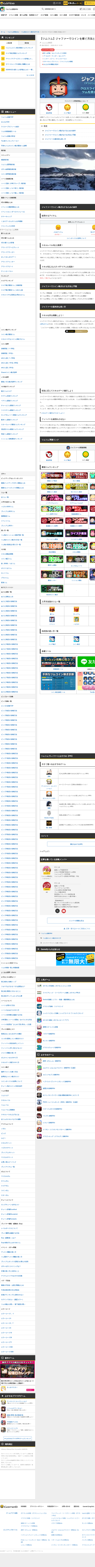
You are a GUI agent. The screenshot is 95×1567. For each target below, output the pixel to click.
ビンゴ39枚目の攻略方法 (9, 891)
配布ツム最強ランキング (9, 420)
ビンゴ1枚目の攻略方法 (9, 710)
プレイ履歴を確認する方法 (10, 1233)
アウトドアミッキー (8, 261)
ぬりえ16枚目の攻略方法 (9, 673)
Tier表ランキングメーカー (10, 141)
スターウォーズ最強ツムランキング (13, 424)
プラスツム (5, 578)
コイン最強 (54, 15)
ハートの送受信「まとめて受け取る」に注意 (16, 1024)
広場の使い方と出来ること (10, 1271)
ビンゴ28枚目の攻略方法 (9, 839)
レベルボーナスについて (9, 1228)
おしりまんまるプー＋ (8, 257)
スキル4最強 (76, 552)
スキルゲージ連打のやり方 (10, 1062)
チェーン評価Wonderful (9, 1214)
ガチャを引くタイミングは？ (11, 1266)
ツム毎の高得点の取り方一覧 (11, 544)
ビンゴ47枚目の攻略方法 (9, 929)
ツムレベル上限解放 (8, 1110)
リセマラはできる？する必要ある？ (13, 986)
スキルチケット (6, 1143)
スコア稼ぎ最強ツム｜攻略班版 (11, 285)
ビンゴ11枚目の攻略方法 (9, 758)
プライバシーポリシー (37, 1506)
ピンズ (3, 1133)
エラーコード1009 (7, 1352)
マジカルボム (5, 1176)
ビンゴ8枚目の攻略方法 (9, 744)
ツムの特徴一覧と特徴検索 (10, 967)
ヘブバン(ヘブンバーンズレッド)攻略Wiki (34, 1535)
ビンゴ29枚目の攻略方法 (9, 844)
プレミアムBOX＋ (7, 525)
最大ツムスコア (6, 391)
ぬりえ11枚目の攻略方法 (9, 649)
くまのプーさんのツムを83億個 (11, 221)
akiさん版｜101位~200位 (9, 363)
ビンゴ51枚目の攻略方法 (9, 948)
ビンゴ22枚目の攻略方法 (9, 810)
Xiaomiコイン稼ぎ (52, 594)
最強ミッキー (52, 580)
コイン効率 (63, 15)
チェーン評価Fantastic (9, 1219)
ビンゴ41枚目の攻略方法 (9, 901)
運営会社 (76, 1506)
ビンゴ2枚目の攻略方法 (9, 715)
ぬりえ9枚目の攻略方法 (9, 639)
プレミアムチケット (8, 1152)
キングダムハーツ (76, 566)
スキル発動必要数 (7, 554)
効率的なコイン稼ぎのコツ (10, 1076)
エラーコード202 (7, 1347)
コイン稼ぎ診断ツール (58, 692)
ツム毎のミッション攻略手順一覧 (12, 535)
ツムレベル (5, 1105)
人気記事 (9, 43)
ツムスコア (5, 1095)
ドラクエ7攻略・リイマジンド (30, 1518)
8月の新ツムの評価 (7, 242)
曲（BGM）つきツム (8, 563)
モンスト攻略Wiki (87, 1523)
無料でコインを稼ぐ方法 (9, 1072)
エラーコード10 (6, 1332)
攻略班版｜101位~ (7, 353)
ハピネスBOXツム (7, 506)
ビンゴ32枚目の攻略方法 (9, 858)
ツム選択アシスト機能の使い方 (11, 1257)
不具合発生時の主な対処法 (10, 1290)
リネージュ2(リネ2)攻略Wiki (60, 1540)
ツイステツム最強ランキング (11, 410)
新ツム (52, 614)
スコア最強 (44, 15)
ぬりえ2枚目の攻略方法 (9, 606)
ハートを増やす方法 (8, 1005)
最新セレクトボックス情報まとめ (12, 488)
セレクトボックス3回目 (59, 53)
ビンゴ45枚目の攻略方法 (9, 920)
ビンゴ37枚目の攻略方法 (9, 882)
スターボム (5, 1195)
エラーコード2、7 (7, 1323)
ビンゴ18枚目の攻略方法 (9, 791)
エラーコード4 (6, 1318)
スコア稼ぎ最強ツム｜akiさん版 (12, 290)
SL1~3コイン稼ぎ (76, 492)
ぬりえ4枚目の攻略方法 (9, 615)
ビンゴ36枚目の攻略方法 (9, 877)
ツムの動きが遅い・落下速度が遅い (13, 1304)
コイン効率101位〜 (52, 514)
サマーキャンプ (6, 216)
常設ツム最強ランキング (9, 434)
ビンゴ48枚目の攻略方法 (9, 934)
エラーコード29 (6, 1337)
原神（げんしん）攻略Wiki (29, 1530)
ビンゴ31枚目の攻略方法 (9, 853)
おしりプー (62, 56)
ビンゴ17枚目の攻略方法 (9, 787)
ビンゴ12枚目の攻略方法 (9, 763)
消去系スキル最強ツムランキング (12, 429)
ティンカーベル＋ (61, 59)
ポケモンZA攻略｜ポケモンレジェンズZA (34, 1513)
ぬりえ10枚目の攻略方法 (9, 644)
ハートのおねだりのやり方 (10, 1010)
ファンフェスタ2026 (8, 226)
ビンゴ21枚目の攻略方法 (9, 806)
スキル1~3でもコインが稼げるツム (13, 339)
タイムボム (5, 1181)
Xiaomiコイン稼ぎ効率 (9, 372)
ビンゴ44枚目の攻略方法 (9, 915)
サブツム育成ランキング (9, 396)
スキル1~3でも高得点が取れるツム (13, 295)
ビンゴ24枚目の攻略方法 (9, 820)
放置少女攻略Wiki (56, 1535)
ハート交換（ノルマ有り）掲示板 (12, 188)
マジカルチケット (7, 1157)
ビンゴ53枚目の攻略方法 (9, 958)
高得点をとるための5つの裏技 (11, 1034)
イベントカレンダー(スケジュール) (13, 212)
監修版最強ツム (76, 514)
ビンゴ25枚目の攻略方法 (9, 825)
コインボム (5, 1190)
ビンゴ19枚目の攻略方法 (9, 796)
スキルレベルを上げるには (10, 1114)
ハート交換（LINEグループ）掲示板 (13, 183)
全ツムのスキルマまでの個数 (11, 1119)
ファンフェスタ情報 (66, 61)
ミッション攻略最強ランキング (11, 439)
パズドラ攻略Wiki (56, 1523)
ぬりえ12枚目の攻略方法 (9, 654)
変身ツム (4, 582)
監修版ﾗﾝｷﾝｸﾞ (34, 15)
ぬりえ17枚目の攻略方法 (9, 677)
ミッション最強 (76, 580)
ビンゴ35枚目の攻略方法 (9, 872)
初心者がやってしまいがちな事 (11, 996)
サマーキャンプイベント (51, 61)
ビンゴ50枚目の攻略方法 (9, 944)
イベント (52, 624)
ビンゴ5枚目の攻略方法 (9, 729)
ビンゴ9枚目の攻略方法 (9, 749)
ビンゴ (83, 15)
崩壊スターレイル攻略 (28, 1523)
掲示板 (27, 43)
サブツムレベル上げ (76, 503)
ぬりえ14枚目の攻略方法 (9, 663)
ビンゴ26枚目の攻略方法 (9, 829)
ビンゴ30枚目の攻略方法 (9, 848)
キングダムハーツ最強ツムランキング (14, 415)
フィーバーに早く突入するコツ (11, 1048)
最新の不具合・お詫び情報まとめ (12, 1285)
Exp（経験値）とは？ (8, 1238)
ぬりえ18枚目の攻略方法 (9, 682)
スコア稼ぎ (67, 113)
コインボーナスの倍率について (76, 238)
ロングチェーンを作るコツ (10, 1204)
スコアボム (5, 1185)
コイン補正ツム (6, 559)
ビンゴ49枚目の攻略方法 (9, 939)
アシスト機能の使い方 (8, 1252)
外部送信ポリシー (52, 1506)
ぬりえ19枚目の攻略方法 (9, 687)
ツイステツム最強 (76, 539)
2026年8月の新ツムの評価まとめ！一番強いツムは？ (20, 69)
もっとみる (30, 75)
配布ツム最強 (52, 565)
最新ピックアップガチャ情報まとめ (13, 483)
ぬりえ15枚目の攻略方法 (9, 668)
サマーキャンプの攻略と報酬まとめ (18, 64)
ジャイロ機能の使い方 (8, 1053)
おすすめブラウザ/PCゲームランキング (18, 1438)
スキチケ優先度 (74, 15)
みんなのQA (5, 122)
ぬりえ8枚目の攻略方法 (9, 634)
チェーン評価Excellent (9, 1209)
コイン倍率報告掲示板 (8, 174)
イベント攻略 (13, 15)
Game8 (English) (88, 1506)
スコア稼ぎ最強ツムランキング (16, 53)
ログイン (91, 3)
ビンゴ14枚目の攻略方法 (9, 772)
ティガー (54, 56)
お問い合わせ (66, 1506)
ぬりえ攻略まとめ (7, 596)
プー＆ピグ (46, 56)
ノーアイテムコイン (52, 503)
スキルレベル (5, 1100)
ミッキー (46, 59)
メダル (3, 1128)
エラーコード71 (6, 1342)
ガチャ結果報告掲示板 (8, 169)
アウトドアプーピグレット (10, 247)
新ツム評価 (23, 15)
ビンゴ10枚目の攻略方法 (9, 753)
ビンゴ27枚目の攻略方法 (9, 834)
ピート (52, 59)
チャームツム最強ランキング (11, 405)
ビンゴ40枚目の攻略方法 (9, 896)
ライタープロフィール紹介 (10, 126)
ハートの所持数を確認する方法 (11, 1015)
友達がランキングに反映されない (12, 1295)
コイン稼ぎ (76, 644)
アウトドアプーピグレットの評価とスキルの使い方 (20, 58)
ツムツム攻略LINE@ (8, 136)
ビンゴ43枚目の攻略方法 (9, 910)
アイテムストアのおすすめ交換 (11, 1276)
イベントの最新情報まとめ (10, 207)
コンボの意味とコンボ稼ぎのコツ (12, 1038)
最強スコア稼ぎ (52, 481)
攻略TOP (4, 15)
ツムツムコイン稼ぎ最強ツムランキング (19, 48)
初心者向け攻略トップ (8, 981)
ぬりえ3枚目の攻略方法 (9, 611)
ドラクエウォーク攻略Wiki (29, 1526)
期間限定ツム (5, 516)
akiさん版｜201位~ (7, 367)
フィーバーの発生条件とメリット (12, 1043)
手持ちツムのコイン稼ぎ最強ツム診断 (14, 145)
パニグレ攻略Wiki (87, 1540)
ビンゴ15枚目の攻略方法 (9, 777)
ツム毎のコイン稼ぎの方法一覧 (11, 540)
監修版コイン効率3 (76, 526)
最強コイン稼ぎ (52, 492)
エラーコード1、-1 (7, 1313)
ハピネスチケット (7, 1148)
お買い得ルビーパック (8, 1162)
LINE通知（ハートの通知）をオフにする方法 (16, 1019)
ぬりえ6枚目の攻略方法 (9, 625)
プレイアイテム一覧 (8, 1167)
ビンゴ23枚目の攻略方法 (9, 815)
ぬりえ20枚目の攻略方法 (9, 692)
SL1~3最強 (76, 481)
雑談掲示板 (5, 160)
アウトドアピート (7, 266)
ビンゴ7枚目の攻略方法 (9, 739)
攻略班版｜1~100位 (7, 348)
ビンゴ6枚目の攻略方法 (9, 734)
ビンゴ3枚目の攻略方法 (9, 720)
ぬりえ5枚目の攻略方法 (9, 620)
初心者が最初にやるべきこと (11, 991)
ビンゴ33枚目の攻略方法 (9, 863)
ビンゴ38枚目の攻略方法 (9, 887)
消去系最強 (52, 552)
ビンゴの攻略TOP (7, 706)
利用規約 (23, 1506)
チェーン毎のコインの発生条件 (11, 1086)
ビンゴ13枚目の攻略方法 (9, 768)
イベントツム (5, 521)
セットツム (5, 573)
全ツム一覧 (5, 497)
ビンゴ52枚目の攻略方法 (9, 953)
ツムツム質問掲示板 (8, 164)
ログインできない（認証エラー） (12, 1299)
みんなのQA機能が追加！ (51, 64)
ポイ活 (58, 3)
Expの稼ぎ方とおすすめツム (11, 1242)
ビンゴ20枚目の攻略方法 (9, 801)
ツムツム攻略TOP (7, 117)
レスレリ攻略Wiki (26, 1545)
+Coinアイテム (58, 232)
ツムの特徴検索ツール (8, 131)
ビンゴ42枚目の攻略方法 (9, 906)
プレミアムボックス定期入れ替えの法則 (14, 1261)
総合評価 (49, 113)
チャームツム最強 (52, 539)
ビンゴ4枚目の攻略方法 (9, 725)
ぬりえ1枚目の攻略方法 (9, 601)
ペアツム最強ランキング (9, 400)
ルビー (3, 1138)
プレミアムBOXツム (8, 511)
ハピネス (76, 624)
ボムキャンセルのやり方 (9, 1057)
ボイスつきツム (6, 568)
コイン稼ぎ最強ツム (8, 334)
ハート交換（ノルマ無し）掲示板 (12, 193)
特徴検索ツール (58, 669)
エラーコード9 (6, 1328)
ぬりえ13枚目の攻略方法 (9, 658)
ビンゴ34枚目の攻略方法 (9, 868)
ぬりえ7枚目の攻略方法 (9, 630)
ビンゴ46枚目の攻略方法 (9, 925)
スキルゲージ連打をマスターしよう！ (53, 413)
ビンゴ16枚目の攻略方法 (9, 782)
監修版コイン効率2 (52, 526)
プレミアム (76, 614)
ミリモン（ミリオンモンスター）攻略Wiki (64, 1545)
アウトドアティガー (8, 252)
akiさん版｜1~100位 (8, 358)
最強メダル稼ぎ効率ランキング (11, 382)
